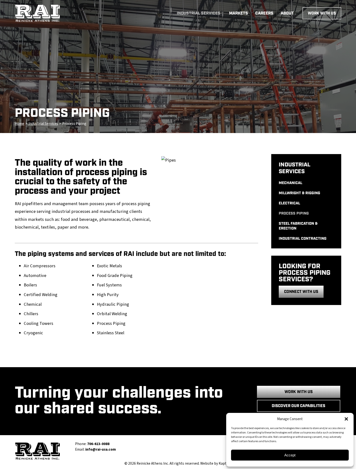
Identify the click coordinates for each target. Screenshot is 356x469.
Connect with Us (301, 291)
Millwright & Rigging (299, 193)
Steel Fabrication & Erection (298, 226)
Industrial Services (198, 13)
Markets (238, 13)
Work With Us (322, 13)
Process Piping (294, 213)
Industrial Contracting (302, 238)
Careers (264, 13)
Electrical (289, 203)
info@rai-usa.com (100, 449)
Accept (289, 455)
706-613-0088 (98, 444)
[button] (346, 419)
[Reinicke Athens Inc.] (53, 13)
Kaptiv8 (225, 463)
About (287, 13)
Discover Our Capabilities (298, 406)
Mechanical (290, 183)
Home (19, 123)
